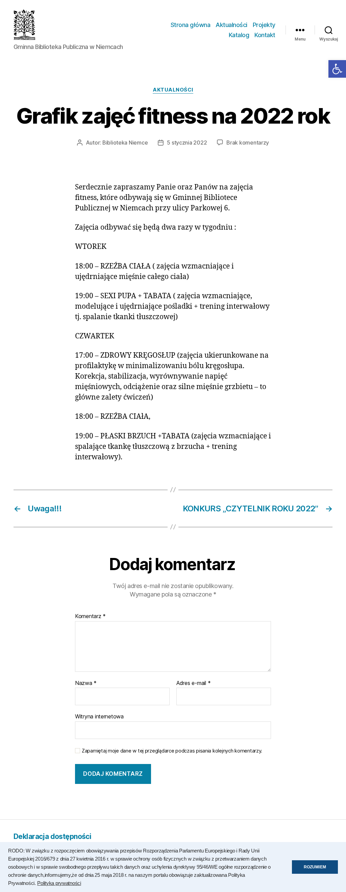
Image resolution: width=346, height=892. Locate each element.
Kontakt (264, 35)
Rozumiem (315, 867)
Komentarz (90, 616)
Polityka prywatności (59, 883)
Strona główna (191, 24)
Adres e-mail (193, 683)
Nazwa (86, 683)
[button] (337, 69)
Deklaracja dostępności (52, 836)
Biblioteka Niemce (125, 142)
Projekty (264, 24)
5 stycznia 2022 (187, 142)
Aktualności (231, 24)
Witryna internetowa (99, 716)
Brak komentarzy (247, 142)
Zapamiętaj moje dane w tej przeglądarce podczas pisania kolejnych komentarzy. (172, 751)
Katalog (239, 35)
